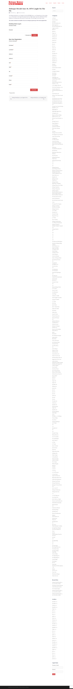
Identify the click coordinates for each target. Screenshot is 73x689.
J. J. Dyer (53, 442)
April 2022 (54, 634)
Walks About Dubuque (56, 128)
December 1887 (54, 384)
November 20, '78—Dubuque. (57, 416)
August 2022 (54, 629)
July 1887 (53, 390)
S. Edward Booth (55, 457)
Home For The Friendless (56, 329)
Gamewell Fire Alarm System (57, 277)
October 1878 (54, 57)
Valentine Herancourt (55, 316)
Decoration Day (55, 155)
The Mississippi (55, 545)
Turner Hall (54, 564)
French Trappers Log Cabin (57, 297)
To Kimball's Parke (55, 249)
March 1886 (54, 49)
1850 (52, 230)
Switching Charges (55, 509)
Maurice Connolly (55, 460)
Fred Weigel (54, 293)
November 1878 (54, 53)
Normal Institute (55, 406)
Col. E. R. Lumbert (55, 436)
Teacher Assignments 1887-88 (57, 173)
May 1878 (53, 51)
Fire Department (55, 269)
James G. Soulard (55, 445)
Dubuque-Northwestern (56, 489)
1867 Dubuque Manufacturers (57, 222)
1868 (52, 236)
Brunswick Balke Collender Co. (57, 192)
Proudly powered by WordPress (13, 687)
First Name (11, 45)
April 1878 (53, 29)
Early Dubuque (54, 251)
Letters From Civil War (56, 136)
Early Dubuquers (55, 254)
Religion (53, 515)
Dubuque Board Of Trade (56, 160)
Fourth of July (54, 278)
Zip (9, 71)
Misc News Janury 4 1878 (56, 23)
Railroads (53, 465)
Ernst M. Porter (54, 290)
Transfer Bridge (54, 559)
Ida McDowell (54, 150)
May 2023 (53, 614)
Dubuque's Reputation (56, 188)
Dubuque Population (55, 187)
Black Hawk (54, 338)
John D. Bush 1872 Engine (56, 499)
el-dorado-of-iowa (55, 252)
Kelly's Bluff (54, 413)
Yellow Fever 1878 (55, 575)
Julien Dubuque (55, 348)
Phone (10, 80)
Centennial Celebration (56, 126)
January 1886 (54, 42)
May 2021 (53, 655)
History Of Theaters (55, 317)
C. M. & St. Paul (55, 474)
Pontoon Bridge (55, 418)
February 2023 (54, 620)
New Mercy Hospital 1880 (56, 529)
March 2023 (54, 618)
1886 (52, 273)
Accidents (53, 467)
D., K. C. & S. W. (55, 488)
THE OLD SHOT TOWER (57, 526)
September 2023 (54, 607)
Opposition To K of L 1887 (56, 359)
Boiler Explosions (55, 25)
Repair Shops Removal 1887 (56, 477)
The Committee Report (56, 588)
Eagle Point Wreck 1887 (56, 475)
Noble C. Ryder (54, 455)
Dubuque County (55, 178)
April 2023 (54, 616)
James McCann (54, 447)
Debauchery (54, 147)
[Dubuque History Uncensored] (16, 3)
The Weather (54, 561)
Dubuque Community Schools (57, 170)
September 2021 (54, 647)
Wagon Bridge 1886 (55, 123)
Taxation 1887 (54, 180)
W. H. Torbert (54, 462)
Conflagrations (54, 138)
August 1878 (54, 33)
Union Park (54, 572)
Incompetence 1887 (55, 113)
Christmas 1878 (54, 327)
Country (10, 75)
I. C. (53, 493)
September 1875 (54, 58)
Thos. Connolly (55, 219)
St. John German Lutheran (56, 67)
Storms (53, 531)
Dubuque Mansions (55, 209)
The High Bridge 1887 (55, 557)
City (10, 62)
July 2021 (53, 651)
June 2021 (53, 653)
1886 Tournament (55, 270)
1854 (52, 232)
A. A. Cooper (54, 210)
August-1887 (54, 407)
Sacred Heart (54, 65)
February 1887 (54, 386)
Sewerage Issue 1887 (55, 121)
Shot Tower (54, 524)
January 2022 (54, 640)
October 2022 (54, 625)
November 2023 (54, 603)
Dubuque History (55, 182)
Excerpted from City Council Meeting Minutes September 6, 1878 (57, 103)
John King (54, 303)
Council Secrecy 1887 (55, 93)
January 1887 (54, 388)
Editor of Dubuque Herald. (56, 257)
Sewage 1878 (54, 519)
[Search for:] (57, 11)
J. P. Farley (54, 217)
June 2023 (53, 612)
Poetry (53, 414)
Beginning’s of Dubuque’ (56, 183)
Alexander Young (55, 214)
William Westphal (55, 463)
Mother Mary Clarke (55, 451)
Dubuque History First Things (57, 185)
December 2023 (54, 601)
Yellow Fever (54, 158)
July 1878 (53, 44)
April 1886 (53, 31)
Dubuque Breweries (55, 167)
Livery (53, 202)
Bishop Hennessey (55, 434)
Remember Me (28, 35)
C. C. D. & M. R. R (55, 472)
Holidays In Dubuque (56, 326)
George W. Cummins (55, 299)
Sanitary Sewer (54, 518)
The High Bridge (55, 540)
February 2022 (54, 638)
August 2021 (54, 649)
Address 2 (11, 58)
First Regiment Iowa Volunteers (57, 134)
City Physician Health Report (57, 241)
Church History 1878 (55, 516)
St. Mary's (53, 69)
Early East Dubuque (55, 256)
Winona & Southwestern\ (56, 513)
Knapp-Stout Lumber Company (57, 362)
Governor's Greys (55, 343)
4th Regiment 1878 (55, 264)
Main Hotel (54, 310)
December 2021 (54, 642)
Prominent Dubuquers (56, 421)
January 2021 (54, 658)
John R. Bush (54, 305)
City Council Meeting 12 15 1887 (57, 87)
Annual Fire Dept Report (56, 272)
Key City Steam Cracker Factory (57, 200)
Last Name (11, 49)
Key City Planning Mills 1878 (57, 26)
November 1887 (54, 401)
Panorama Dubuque (55, 411)
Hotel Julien (54, 333)
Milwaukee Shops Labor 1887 (57, 357)
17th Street (54, 18)
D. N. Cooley (54, 288)
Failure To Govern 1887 (56, 355)
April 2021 (54, 656)
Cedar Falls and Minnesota (56, 479)
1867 (52, 234)
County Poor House (55, 141)
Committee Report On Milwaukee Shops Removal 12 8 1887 (57, 90)
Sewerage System (55, 521)
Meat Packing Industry (56, 370)
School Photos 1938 (55, 175)
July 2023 (53, 610)
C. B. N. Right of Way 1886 (56, 85)
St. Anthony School (55, 139)
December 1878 (54, 35)
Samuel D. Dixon (55, 314)
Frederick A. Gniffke (55, 295)
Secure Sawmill (54, 367)
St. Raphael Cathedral (55, 71)
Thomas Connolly (55, 458)
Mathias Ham (54, 312)
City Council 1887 (55, 352)
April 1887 (53, 379)
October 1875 (54, 55)
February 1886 (54, 38)
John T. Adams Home (55, 306)
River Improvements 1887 (56, 547)
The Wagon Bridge (55, 550)
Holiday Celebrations (55, 321)
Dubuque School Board (56, 172)
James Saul (54, 449)
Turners (53, 569)
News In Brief (54, 375)
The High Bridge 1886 (55, 555)
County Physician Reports (56, 142)
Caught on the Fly (55, 28)
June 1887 (53, 393)
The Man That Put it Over (56, 196)
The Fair (53, 537)
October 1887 (54, 402)
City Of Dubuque (55, 125)
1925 (52, 239)
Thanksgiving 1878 (55, 322)
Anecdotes (54, 21)
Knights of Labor (55, 350)
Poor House (54, 419)
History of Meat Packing (56, 372)
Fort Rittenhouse (55, 292)
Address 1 (11, 54)
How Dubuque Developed (56, 335)
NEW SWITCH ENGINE (56, 502)
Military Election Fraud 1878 (57, 374)
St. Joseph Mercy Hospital (56, 527)
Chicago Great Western (56, 481)
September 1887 (54, 177)
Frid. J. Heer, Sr (54, 440)
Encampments (54, 262)
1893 (52, 431)
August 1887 (54, 382)
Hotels (53, 332)
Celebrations (54, 62)
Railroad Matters (55, 504)
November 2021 (54, 644)
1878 (52, 163)
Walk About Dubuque (56, 574)
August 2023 (54, 609)
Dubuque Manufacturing (56, 221)
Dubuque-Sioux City (55, 491)
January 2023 (54, 621)
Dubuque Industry (55, 190)
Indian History (54, 337)
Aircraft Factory (55, 19)
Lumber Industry (55, 361)
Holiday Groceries (55, 324)
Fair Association (55, 266)
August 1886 (54, 380)
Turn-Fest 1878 (54, 570)
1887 (52, 165)
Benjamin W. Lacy (55, 215)
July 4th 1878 (54, 280)
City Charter (54, 73)
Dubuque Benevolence (56, 157)
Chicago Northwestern (56, 483)
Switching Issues (55, 511)
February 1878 (54, 36)
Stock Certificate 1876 (55, 246)
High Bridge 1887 (55, 109)
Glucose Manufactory (56, 198)
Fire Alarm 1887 (54, 275)
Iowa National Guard (55, 342)
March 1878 (54, 47)
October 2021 (54, 645)
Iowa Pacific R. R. (55, 497)
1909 (53, 426)
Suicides (53, 533)
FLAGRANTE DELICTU (56, 148)
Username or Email (12, 25)
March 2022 (54, 636)
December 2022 (54, 623)
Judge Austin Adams (55, 308)
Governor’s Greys (55, 282)
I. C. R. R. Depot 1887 (55, 495)
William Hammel (21, 12)
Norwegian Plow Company (56, 204)
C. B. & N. (54, 468)
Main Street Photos (55, 368)
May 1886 (53, 397)
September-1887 (54, 409)
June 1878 (11, 6)
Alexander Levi (54, 212)
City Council (54, 80)
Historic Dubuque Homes (56, 287)
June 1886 (53, 391)
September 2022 (54, 627)
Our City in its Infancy (56, 207)
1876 (52, 162)
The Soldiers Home (55, 548)
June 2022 (53, 631)
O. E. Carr (54, 75)
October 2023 (54, 605)
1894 (53, 129)
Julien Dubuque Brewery (56, 168)
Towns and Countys (55, 340)
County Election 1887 (55, 353)
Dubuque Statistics (55, 229)
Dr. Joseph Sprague (55, 438)
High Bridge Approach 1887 (56, 111)
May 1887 (53, 399)
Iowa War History (55, 345)
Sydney (23, 687)
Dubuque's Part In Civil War (57, 132)
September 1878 (54, 60)
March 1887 (54, 395)
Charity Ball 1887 (55, 330)
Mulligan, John (54, 453)
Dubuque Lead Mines (55, 205)
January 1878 (54, 40)
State (10, 67)
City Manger (54, 74)
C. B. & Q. (54, 470)
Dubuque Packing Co (55, 224)
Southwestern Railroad (56, 507)
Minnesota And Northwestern (57, 501)
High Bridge (54, 552)
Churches (53, 64)
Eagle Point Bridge (55, 247)
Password (11, 29)
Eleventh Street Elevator (56, 259)
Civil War (53, 131)
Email (10, 84)
